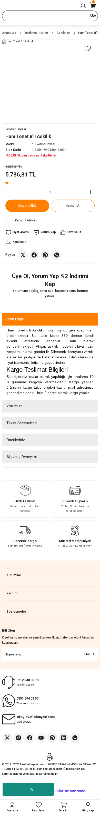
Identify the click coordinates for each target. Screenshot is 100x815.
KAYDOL (89, 654)
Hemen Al (72, 206)
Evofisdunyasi (45, 144)
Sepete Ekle (27, 206)
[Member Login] (83, 5)
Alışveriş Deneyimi (21, 457)
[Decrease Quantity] (9, 192)
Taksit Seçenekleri (21, 423)
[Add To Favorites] (88, 48)
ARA (92, 15)
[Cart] (93, 5)
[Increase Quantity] (90, 192)
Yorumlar (14, 406)
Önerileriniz (15, 440)
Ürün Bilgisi (15, 319)
